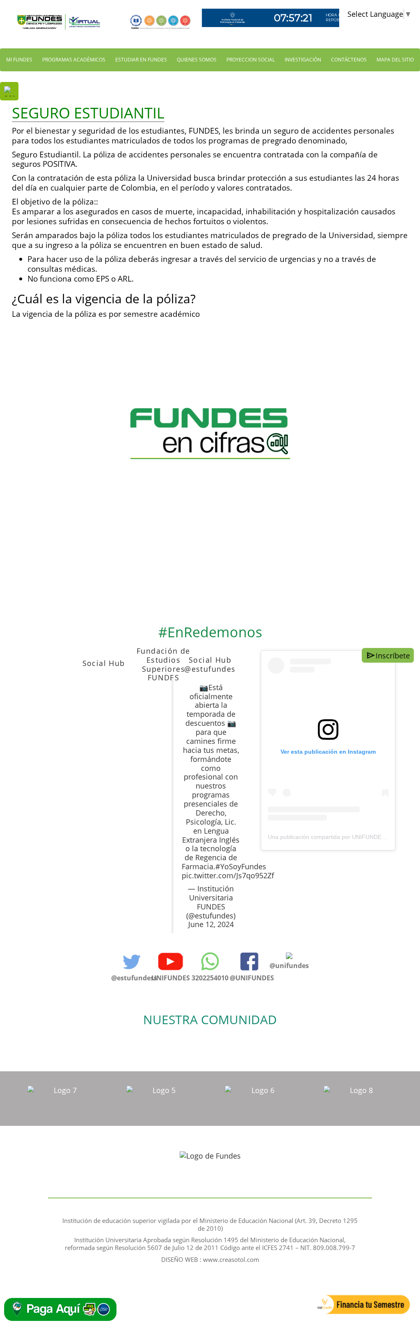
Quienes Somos (197, 59)
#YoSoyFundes (240, 866)
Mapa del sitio (395, 59)
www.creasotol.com (231, 1259)
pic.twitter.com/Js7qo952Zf (228, 875)
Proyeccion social (250, 59)
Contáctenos (349, 59)
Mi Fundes (19, 59)
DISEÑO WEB (180, 1259)
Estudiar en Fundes (141, 59)
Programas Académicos (73, 59)
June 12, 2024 (211, 924)
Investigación (303, 59)
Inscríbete (393, 655)
